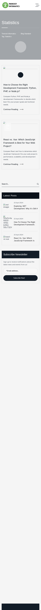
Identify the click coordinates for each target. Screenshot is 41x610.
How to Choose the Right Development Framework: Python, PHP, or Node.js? (20, 88)
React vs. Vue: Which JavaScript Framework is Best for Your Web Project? (19, 142)
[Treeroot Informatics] (11, 5)
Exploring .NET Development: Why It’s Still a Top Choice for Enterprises (26, 208)
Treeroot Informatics (9, 34)
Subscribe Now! (19, 278)
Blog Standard (26, 34)
